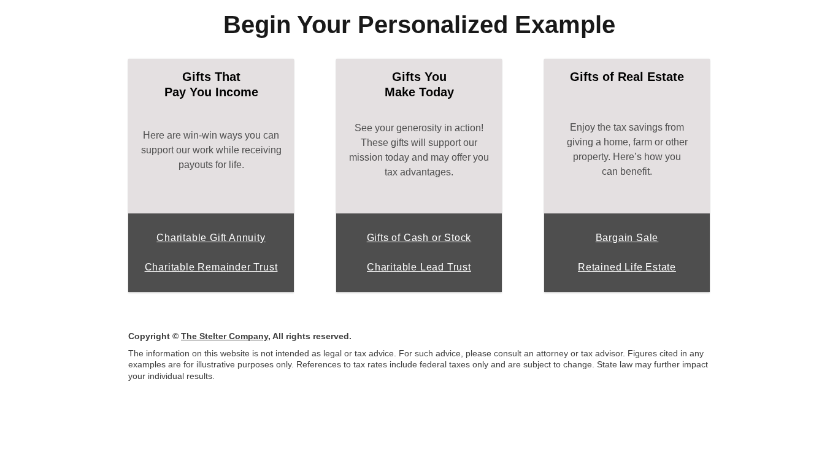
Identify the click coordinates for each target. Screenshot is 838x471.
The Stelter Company (224, 336)
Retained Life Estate (627, 267)
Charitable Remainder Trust (211, 267)
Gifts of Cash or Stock (419, 237)
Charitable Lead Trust (419, 267)
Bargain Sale (627, 237)
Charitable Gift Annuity (210, 237)
